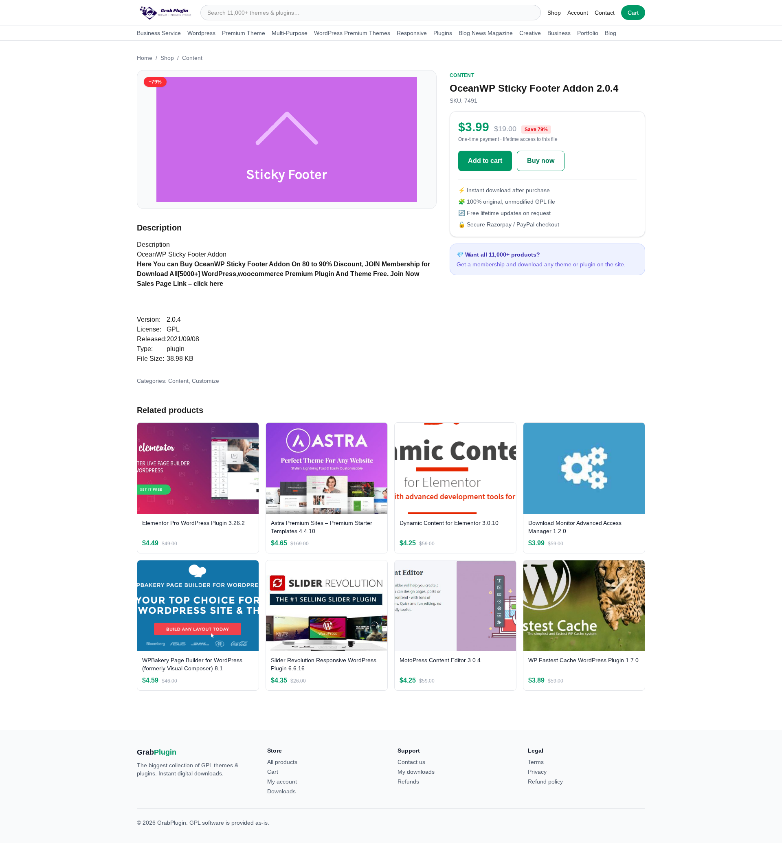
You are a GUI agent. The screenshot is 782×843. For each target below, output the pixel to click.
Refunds (408, 781)
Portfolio (587, 33)
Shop (554, 12)
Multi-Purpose (290, 33)
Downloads (281, 791)
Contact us (411, 762)
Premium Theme (243, 33)
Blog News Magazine (486, 33)
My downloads (416, 771)
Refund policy (545, 781)
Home (144, 58)
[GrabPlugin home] (165, 12)
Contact (605, 12)
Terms (536, 762)
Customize (205, 381)
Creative (530, 33)
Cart (633, 12)
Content (192, 58)
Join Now (404, 273)
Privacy (537, 771)
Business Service (159, 33)
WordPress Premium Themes (352, 33)
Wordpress (201, 33)
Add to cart (485, 160)
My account (282, 781)
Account (577, 12)
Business (559, 33)
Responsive (412, 33)
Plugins (442, 33)
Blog (610, 33)
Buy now (540, 160)
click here (208, 283)
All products (282, 762)
